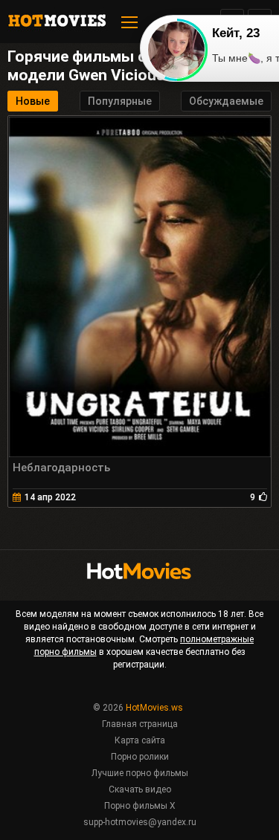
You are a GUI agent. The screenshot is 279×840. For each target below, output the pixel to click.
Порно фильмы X (140, 806)
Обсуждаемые (226, 101)
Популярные (120, 101)
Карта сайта (140, 740)
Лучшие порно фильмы (140, 773)
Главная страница (140, 724)
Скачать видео (140, 789)
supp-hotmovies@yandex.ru (139, 822)
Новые (33, 101)
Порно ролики (140, 757)
